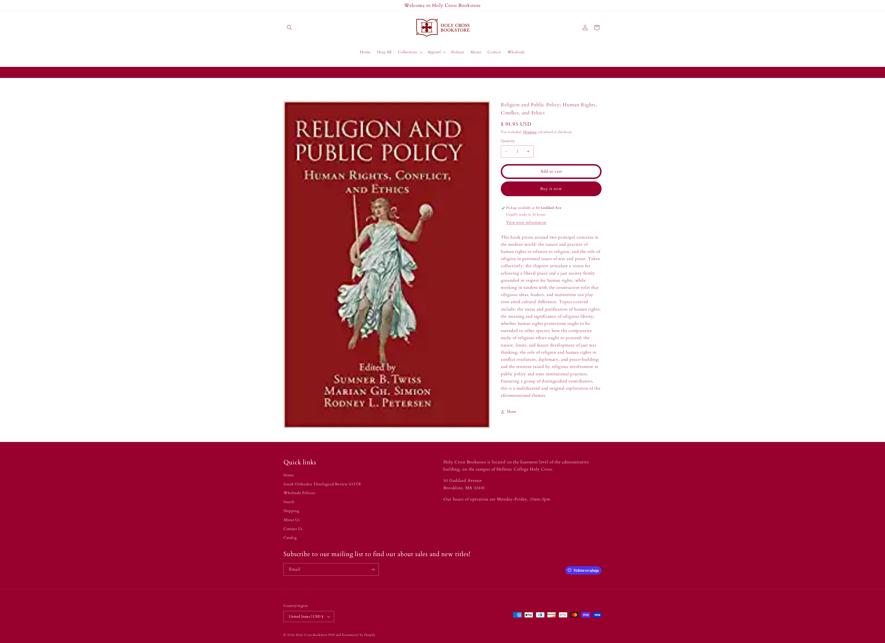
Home (288, 475)
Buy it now (551, 189)
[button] (289, 27)
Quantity (508, 141)
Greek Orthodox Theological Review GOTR (322, 484)
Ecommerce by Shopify (358, 635)
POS (331, 635)
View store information (526, 222)
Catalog (290, 537)
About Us (291, 519)
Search (289, 501)
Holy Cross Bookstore (311, 635)
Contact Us (293, 528)
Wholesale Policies (299, 492)
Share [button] (511, 411)
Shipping (530, 132)
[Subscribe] (373, 569)
